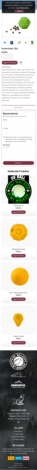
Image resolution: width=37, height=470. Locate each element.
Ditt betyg (7, 145)
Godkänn (19, 11)
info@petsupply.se (22, 419)
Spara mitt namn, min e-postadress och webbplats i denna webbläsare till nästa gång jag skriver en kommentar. (18, 139)
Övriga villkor (18, 439)
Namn (5, 120)
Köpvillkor (18, 431)
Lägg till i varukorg (9, 62)
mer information (22, 8)
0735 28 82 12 (22, 416)
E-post (5, 128)
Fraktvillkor (18, 434)
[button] (21, 62)
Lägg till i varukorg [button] (18, 212)
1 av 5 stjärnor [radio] (3, 147)
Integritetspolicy (18, 437)
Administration (18, 465)
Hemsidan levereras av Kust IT (19, 467)
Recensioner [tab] (18, 107)
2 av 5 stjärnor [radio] (4, 147)
